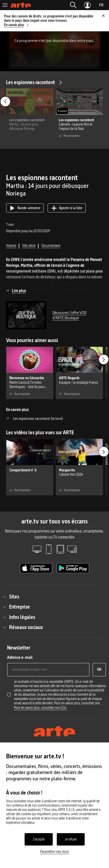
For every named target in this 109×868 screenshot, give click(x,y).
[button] (73, 5)
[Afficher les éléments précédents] (5, 102)
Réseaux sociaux (26, 627)
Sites (14, 597)
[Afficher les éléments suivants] (104, 359)
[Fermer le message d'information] (103, 15)
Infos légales (22, 617)
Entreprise (19, 607)
